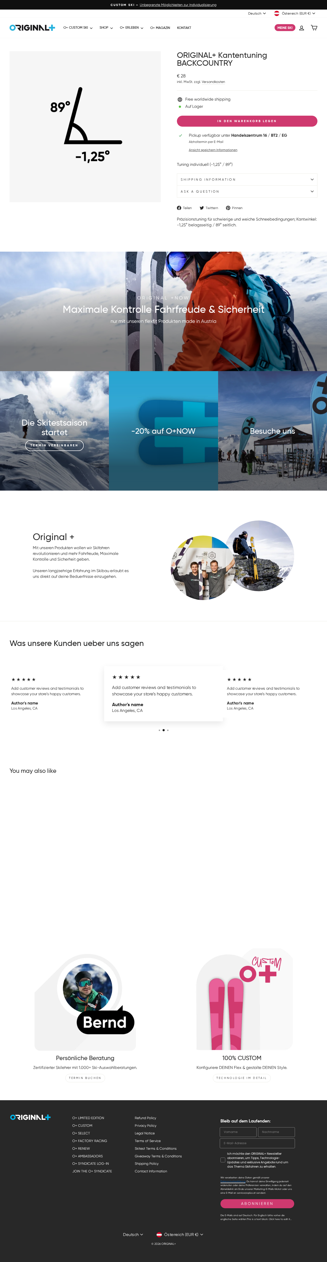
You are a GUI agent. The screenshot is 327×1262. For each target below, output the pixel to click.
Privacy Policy (145, 1125)
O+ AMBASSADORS (87, 1156)
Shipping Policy (146, 1163)
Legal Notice (145, 1133)
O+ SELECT (81, 1133)
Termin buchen (85, 1078)
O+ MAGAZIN (160, 28)
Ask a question (200, 191)
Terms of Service (148, 1141)
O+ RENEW (81, 1148)
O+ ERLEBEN (130, 27)
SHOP (104, 27)
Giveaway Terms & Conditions (158, 1156)
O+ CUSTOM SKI (76, 27)
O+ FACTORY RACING (89, 1141)
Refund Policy (145, 1118)
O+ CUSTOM (82, 1125)
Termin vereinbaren (54, 445)
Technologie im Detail (241, 1078)
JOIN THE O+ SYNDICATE (92, 1171)
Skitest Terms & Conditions (156, 1148)
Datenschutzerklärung (232, 1181)
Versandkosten (213, 82)
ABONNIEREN (257, 1203)
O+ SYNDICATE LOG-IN (90, 1163)
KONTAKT (184, 28)
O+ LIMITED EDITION (88, 1118)
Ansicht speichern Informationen (213, 150)
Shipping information (208, 179)
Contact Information (151, 1171)
